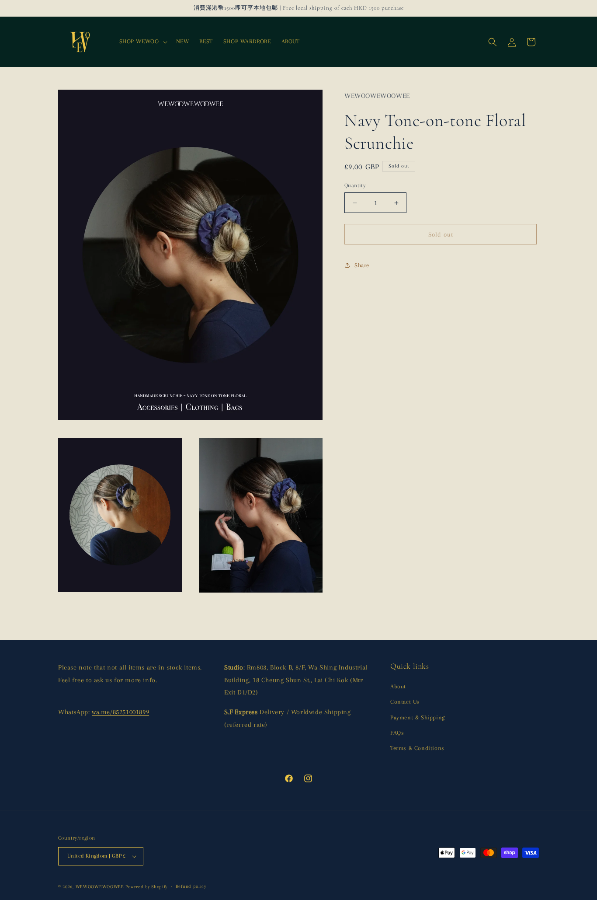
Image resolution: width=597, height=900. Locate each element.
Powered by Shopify (146, 887)
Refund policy (191, 886)
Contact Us (405, 701)
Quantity (354, 185)
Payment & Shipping (417, 717)
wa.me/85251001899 (120, 712)
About (398, 686)
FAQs (397, 732)
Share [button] (361, 265)
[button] (142, 41)
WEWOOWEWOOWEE (100, 887)
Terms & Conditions (417, 748)
